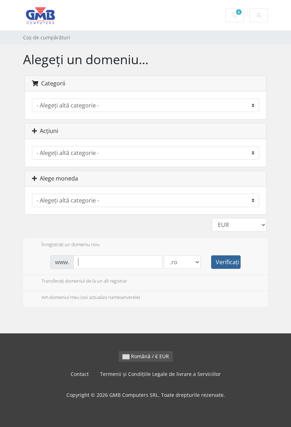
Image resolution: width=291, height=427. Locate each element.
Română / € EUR (149, 356)
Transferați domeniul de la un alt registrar (84, 281)
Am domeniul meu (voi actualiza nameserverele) (91, 297)
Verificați (227, 262)
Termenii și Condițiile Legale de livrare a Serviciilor (160, 374)
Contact (80, 374)
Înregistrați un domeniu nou (71, 244)
